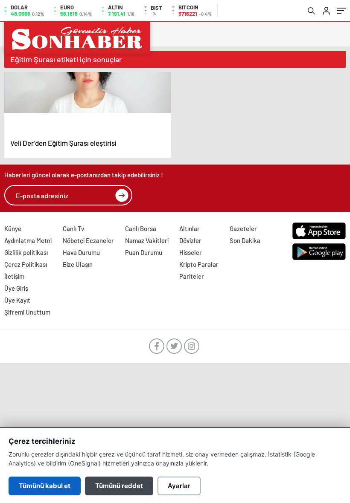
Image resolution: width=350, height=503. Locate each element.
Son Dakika (245, 240)
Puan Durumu (143, 252)
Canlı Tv (73, 228)
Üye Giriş (16, 288)
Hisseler (190, 252)
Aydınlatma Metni (28, 240)
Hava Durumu (81, 252)
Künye (12, 228)
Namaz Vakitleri (147, 240)
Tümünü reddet (119, 486)
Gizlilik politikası (26, 252)
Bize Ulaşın (78, 264)
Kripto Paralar (199, 264)
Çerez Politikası (25, 264)
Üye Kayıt (17, 300)
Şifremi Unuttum (27, 312)
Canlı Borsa (140, 228)
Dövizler (190, 240)
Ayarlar (179, 486)
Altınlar (189, 228)
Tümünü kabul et (44, 486)
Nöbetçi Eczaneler (88, 240)
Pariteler (191, 276)
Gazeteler (243, 228)
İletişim (14, 276)
